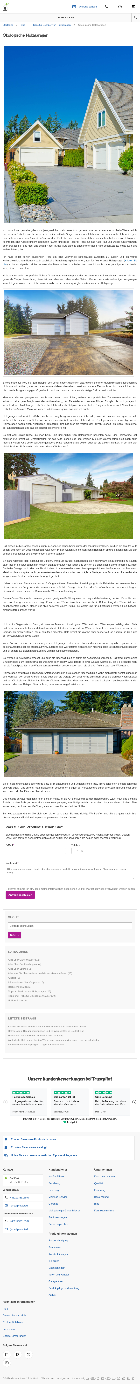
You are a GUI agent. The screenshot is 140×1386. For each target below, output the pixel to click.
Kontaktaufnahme (104, 1210)
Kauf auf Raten (56, 1176)
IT (98, 1378)
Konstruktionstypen (59, 1254)
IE (133, 1378)
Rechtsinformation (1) (19, 986)
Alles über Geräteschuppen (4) (24, 964)
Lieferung (53, 1190)
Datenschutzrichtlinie (14, 1315)
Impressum (9, 1329)
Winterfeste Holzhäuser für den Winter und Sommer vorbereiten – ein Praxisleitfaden (54, 1040)
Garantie (53, 1203)
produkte (67, 17)
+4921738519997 (19, 1197)
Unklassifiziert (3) (17, 1000)
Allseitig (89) (14, 977)
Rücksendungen (57, 1217)
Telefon (75, 845)
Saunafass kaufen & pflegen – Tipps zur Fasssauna (36, 1044)
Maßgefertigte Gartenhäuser (64, 1210)
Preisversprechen (58, 1224)
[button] (136, 17)
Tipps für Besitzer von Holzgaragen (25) (29, 991)
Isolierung (53, 1260)
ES (102, 1378)
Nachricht (11, 863)
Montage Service (57, 1196)
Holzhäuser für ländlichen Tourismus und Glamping (35, 1035)
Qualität (98, 1183)
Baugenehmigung (58, 1240)
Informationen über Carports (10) (26, 982)
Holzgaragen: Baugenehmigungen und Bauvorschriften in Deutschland (46, 1031)
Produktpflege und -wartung (63, 1288)
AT (123, 1378)
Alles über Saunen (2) (20, 968)
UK (87, 1378)
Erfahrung (99, 1190)
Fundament (54, 1247)
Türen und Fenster (58, 1274)
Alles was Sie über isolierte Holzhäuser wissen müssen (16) (40, 973)
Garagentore (55, 1281)
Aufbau (52, 1295)
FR (93, 1378)
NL (113, 1378)
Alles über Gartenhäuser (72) (24, 959)
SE (118, 1378)
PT (108, 1378)
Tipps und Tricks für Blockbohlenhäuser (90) (32, 995)
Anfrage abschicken (20, 894)
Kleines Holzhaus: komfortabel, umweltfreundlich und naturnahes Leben (47, 1026)
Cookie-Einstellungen (14, 1335)
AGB (5, 1308)
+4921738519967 (19, 1221)
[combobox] (77, 851)
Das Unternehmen (104, 1176)
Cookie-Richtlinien (13, 1322)
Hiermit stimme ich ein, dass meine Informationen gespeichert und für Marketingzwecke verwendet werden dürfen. (71, 888)
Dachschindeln (56, 1267)
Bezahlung (54, 1183)
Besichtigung (101, 1196)
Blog (96, 1203)
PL (128, 1378)
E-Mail (9, 845)
